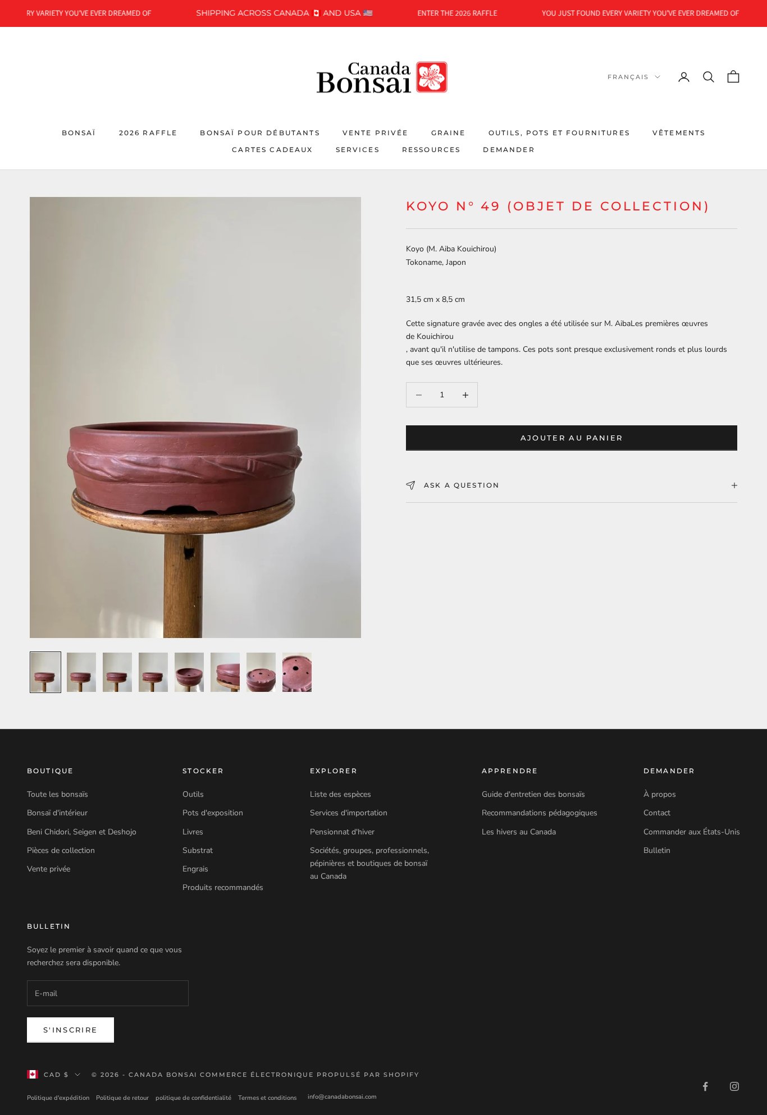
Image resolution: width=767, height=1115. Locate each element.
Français (628, 77)
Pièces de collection (61, 850)
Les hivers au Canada (519, 832)
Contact (656, 812)
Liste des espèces (340, 794)
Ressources (431, 149)
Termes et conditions (267, 1098)
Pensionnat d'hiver (342, 832)
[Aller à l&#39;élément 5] (189, 672)
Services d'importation (348, 812)
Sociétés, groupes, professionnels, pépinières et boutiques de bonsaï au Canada (369, 863)
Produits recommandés (222, 887)
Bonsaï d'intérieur (57, 812)
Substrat (197, 850)
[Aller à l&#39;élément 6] (225, 672)
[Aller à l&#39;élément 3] (117, 672)
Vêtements (678, 132)
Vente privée (376, 132)
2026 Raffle (148, 132)
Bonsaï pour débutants (259, 132)
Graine (448, 132)
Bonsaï (79, 132)
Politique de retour (122, 1098)
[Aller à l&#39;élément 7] (261, 672)
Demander (509, 149)
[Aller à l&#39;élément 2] (81, 672)
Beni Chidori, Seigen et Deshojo (81, 832)
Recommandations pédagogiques (539, 812)
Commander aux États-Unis (691, 832)
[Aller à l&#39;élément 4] (153, 672)
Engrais (195, 869)
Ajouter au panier (572, 437)
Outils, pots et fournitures (559, 132)
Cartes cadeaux (272, 149)
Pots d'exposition (212, 812)
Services (358, 149)
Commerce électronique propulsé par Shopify (309, 1075)
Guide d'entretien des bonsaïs (533, 794)
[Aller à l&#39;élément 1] (45, 672)
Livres (192, 832)
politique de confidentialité (193, 1098)
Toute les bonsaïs (57, 794)
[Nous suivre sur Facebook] (705, 1086)
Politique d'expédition (58, 1098)
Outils (193, 794)
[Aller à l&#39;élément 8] (297, 672)
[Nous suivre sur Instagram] (734, 1086)
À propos (659, 794)
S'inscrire (70, 1029)
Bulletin (656, 850)
